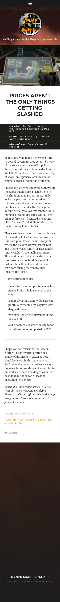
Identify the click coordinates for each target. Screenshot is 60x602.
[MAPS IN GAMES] (30, 24)
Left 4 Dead (27, 419)
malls (9, 423)
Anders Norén (44, 581)
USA (19, 423)
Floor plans (26, 413)
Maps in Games (36, 577)
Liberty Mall (44, 419)
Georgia (11, 419)
